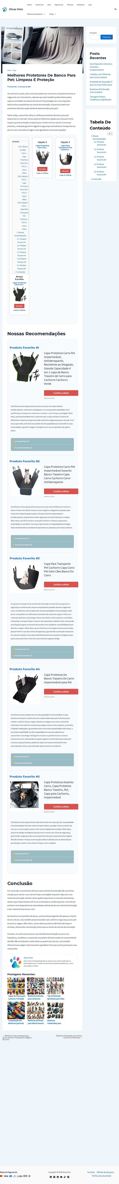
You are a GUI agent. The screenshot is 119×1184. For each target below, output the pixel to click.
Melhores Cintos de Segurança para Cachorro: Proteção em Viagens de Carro (17, 1037)
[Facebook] (51, 1177)
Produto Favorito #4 (25, 669)
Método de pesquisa (105, 1172)
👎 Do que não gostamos (22, 448)
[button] (44, 14)
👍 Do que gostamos (20, 441)
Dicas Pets (16, 9)
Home (9, 70)
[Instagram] (54, 1177)
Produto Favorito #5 (25, 776)
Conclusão (20, 272)
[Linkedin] (58, 1177)
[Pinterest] (68, 1177)
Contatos (91, 1172)
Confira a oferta (61, 392)
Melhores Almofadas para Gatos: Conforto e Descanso (69, 1036)
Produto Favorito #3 (25, 558)
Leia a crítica (24, 169)
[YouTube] (61, 1177)
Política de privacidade (101, 1176)
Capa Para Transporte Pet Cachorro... (24, 212)
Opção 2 (23, 176)
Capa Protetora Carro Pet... (19, 284)
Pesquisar (93, 33)
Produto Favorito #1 (24, 347)
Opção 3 (23, 203)
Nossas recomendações (99, 137)
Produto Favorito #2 (25, 461)
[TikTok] (65, 1177)
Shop (14, 70)
